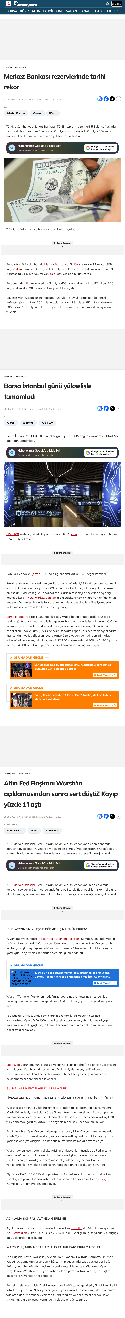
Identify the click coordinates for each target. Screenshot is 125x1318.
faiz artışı (101, 1179)
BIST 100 (12, 534)
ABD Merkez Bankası (42, 597)
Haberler (8, 67)
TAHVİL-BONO (53, 11)
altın (27, 283)
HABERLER (103, 11)
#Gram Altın (51, 830)
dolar (19, 269)
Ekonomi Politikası (68, 939)
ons (73, 1228)
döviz (76, 264)
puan (73, 534)
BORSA (12, 11)
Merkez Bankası (55, 264)
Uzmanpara (20, 67)
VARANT (72, 11)
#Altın (34, 830)
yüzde (36, 574)
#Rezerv (37, 113)
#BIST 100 (47, 422)
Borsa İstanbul (16, 617)
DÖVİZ (24, 11)
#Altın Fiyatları (14, 830)
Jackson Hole (46, 939)
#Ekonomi (28, 422)
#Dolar (52, 113)
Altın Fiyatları (25, 773)
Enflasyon (13, 1064)
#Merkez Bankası (16, 113)
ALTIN (36, 11)
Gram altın (20, 1233)
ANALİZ (86, 11)
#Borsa (10, 422)
